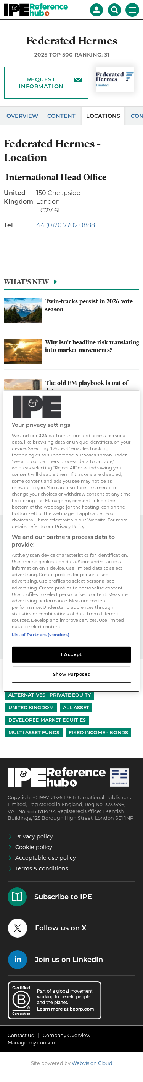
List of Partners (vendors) (40, 634)
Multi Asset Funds (33, 732)
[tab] (71, 284)
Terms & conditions (41, 868)
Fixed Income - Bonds (98, 732)
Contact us (21, 1035)
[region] (71, 541)
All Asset (76, 707)
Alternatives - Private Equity (49, 695)
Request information (41, 83)
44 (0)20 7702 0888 (65, 225)
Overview (22, 115)
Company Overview (66, 1035)
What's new (26, 281)
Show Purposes (71, 674)
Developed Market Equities (47, 720)
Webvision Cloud (92, 1063)
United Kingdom (31, 707)
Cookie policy (33, 847)
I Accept (71, 654)
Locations (103, 115)
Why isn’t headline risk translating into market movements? (92, 346)
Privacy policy (34, 836)
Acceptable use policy (45, 857)
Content (61, 115)
